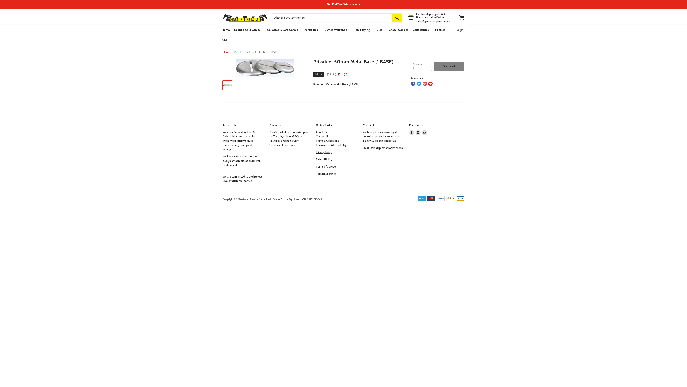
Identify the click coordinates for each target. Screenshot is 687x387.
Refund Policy (324, 159)
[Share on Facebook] (413, 84)
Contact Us (322, 136)
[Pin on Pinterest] (430, 84)
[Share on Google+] (425, 84)
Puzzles (440, 30)
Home (226, 30)
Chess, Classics (398, 30)
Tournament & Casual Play (331, 145)
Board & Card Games (247, 30)
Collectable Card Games (283, 30)
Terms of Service (326, 166)
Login (459, 30)
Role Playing (362, 30)
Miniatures (311, 30)
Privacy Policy (324, 152)
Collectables (421, 30)
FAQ (225, 40)
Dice (379, 30)
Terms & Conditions (327, 140)
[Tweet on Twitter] (419, 84)
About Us (321, 132)
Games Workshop (336, 30)
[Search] (397, 18)
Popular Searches (326, 173)
